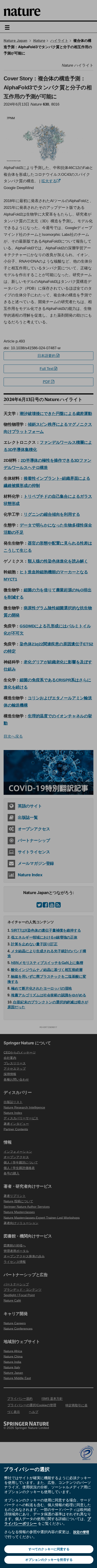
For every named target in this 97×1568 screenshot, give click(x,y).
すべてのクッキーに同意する (48, 1549)
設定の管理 (81, 1532)
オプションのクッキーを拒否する (49, 1559)
